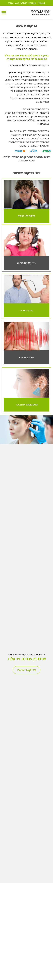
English (24, 2)
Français (41, 2)
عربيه (16, 2)
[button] (3, 12)
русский (32, 2)
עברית (10, 2)
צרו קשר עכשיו (26, 670)
